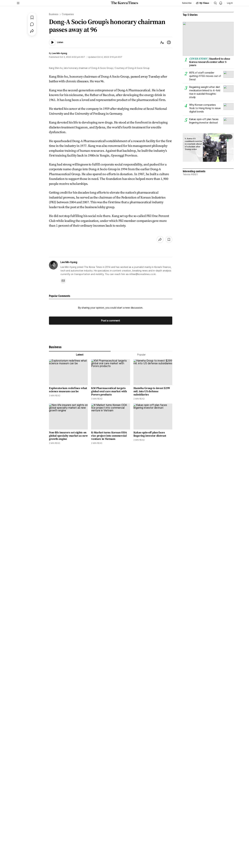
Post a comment (110, 320)
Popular (141, 354)
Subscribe (186, 3)
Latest (80, 354)
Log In (230, 3)
